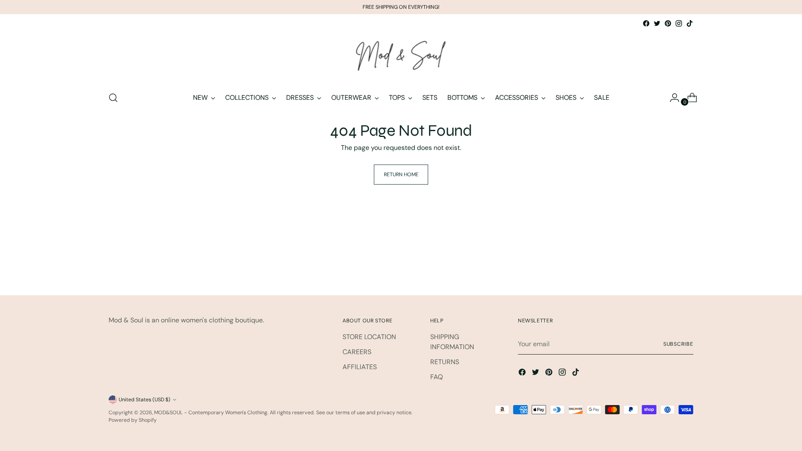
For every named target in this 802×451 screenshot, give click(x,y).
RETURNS (444, 361)
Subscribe (678, 344)
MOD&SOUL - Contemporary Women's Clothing (210, 412)
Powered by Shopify (133, 420)
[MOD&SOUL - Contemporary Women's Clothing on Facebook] (646, 23)
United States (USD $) (144, 399)
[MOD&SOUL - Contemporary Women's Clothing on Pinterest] (668, 23)
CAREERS (357, 351)
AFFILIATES (360, 366)
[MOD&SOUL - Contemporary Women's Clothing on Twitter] (657, 23)
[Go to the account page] (671, 97)
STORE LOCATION (369, 336)
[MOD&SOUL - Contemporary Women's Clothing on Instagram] (679, 23)
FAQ (436, 376)
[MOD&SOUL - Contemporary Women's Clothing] (401, 56)
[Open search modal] (113, 97)
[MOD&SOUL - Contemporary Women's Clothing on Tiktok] (689, 23)
